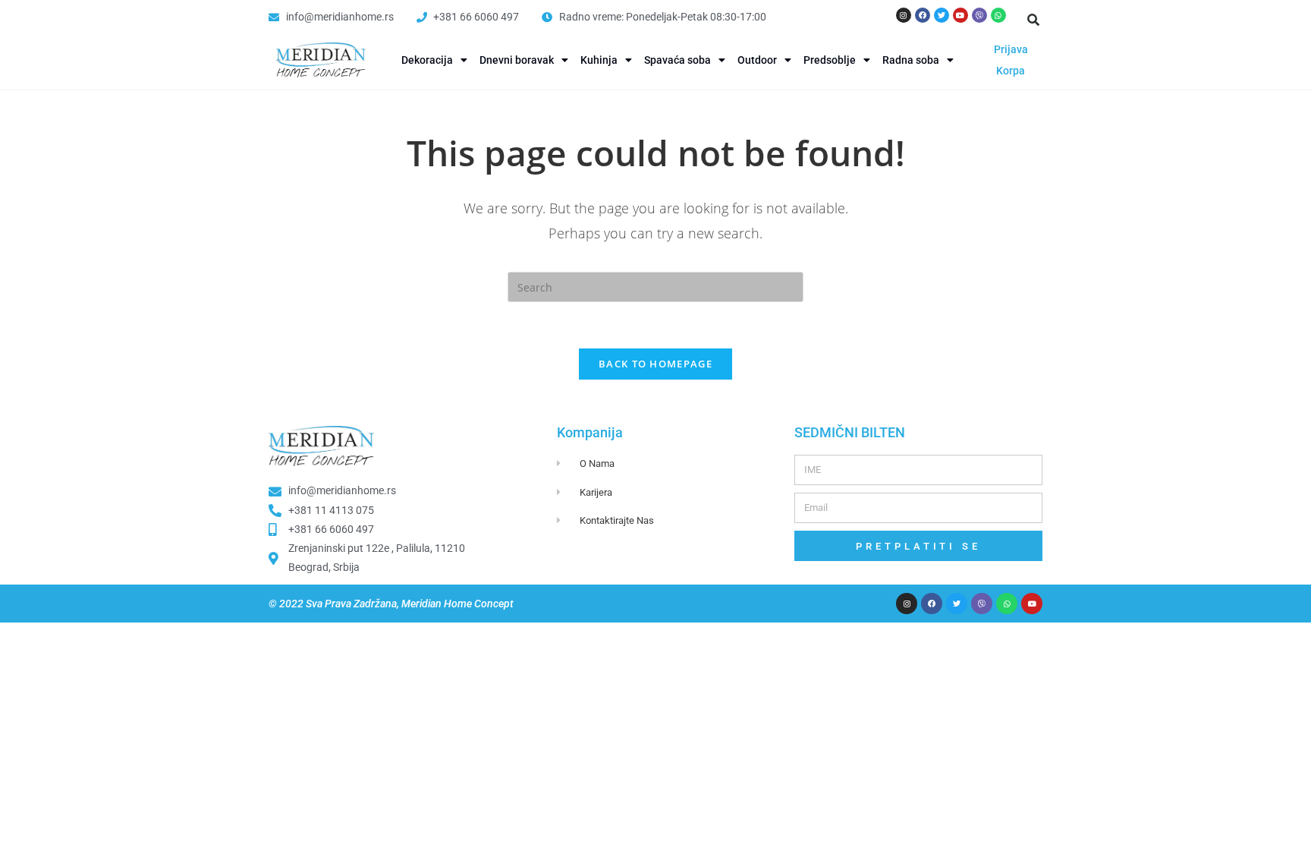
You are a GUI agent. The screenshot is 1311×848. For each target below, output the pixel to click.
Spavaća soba (677, 60)
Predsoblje (829, 60)
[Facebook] (922, 15)
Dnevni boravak (516, 60)
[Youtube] (960, 15)
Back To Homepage (655, 363)
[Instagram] (903, 15)
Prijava (1011, 49)
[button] (1033, 20)
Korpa (1010, 71)
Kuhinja (599, 60)
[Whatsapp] (998, 15)
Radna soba (910, 60)
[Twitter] (941, 15)
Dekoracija (427, 60)
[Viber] (979, 15)
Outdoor (757, 60)
